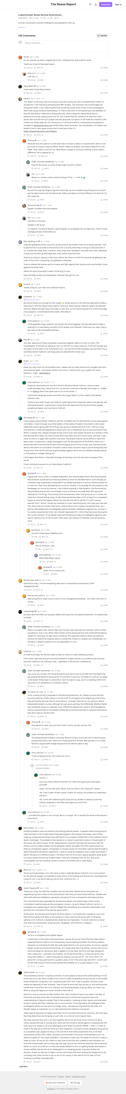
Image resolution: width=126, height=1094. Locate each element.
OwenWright (29, 611)
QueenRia (28, 296)
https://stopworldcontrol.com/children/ (40, 131)
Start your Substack (56, 1082)
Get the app (75, 1082)
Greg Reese (23, 18)
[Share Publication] (95, 4)
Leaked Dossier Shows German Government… (40, 15)
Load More (23, 1066)
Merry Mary (29, 828)
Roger (26, 361)
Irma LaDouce (33, 321)
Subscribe (105, 4)
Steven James (29, 972)
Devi (25, 339)
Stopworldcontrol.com (42, 125)
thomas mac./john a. (32, 580)
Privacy (61, 1076)
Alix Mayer (28, 417)
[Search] (90, 4)
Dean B (27, 98)
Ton (33, 174)
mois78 (27, 284)
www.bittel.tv (44, 373)
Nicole (26, 57)
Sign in (118, 4)
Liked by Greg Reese (32, 299)
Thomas (31, 140)
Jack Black (36, 530)
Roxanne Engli (34, 205)
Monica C (31, 73)
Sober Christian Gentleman (43, 161)
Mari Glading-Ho (31, 241)
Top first (103, 36)
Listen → (21, 27)
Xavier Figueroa (30, 888)
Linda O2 (27, 651)
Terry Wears (29, 86)
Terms (67, 1076)
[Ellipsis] (107, 57)
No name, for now (35, 692)
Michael (31, 473)
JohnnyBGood (45, 554)
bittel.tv (36, 391)
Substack (51, 1089)
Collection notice (78, 1076)
